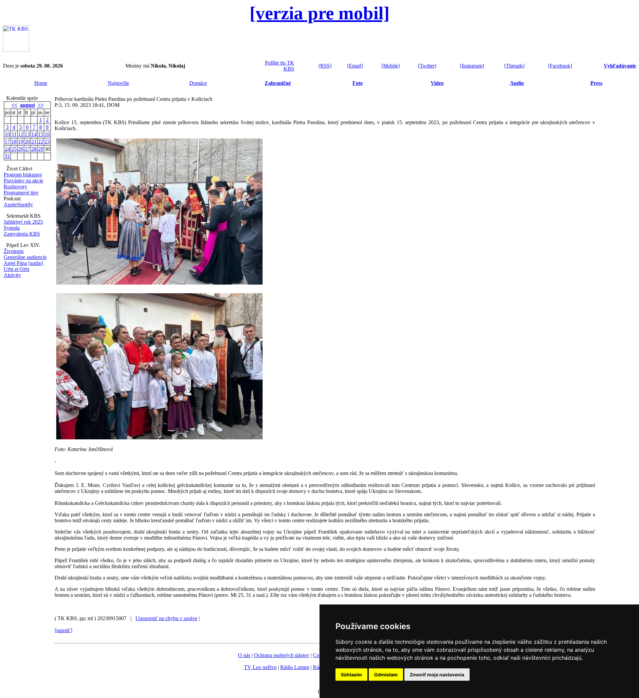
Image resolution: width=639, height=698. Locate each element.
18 (14, 141)
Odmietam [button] (386, 674)
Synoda (12, 228)
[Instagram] (472, 66)
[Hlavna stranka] (16, 50)
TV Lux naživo (260, 667)
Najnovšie (118, 83)
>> (41, 105)
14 (34, 134)
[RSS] (325, 66)
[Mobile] (390, 66)
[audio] (35, 263)
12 (20, 134)
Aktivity (12, 275)
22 (40, 141)
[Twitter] (427, 66)
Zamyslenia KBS (22, 234)
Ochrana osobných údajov (281, 655)
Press (596, 83)
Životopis (14, 251)
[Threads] (514, 66)
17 (7, 141)
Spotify (25, 204)
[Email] (355, 66)
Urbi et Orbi (16, 269)
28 (34, 149)
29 (40, 149)
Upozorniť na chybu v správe (166, 618)
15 (40, 134)
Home (40, 83)
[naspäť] (63, 630)
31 (7, 156)
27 (27, 149)
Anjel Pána (15, 263)
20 (27, 141)
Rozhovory (15, 186)
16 (47, 134)
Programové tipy (21, 192)
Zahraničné (278, 83)
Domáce (198, 83)
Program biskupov (23, 174)
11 (14, 134)
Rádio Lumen (294, 667)
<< (14, 105)
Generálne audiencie (25, 257)
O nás (244, 655)
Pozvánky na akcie (23, 180)
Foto (357, 83)
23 (47, 141)
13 (27, 134)
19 (20, 141)
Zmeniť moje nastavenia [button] (437, 674)
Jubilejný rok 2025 (23, 222)
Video (437, 83)
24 (7, 149)
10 (7, 134)
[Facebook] (560, 66)
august (27, 105)
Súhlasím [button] (351, 674)
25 (14, 149)
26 (20, 149)
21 (34, 141)
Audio (517, 83)
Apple (10, 204)
